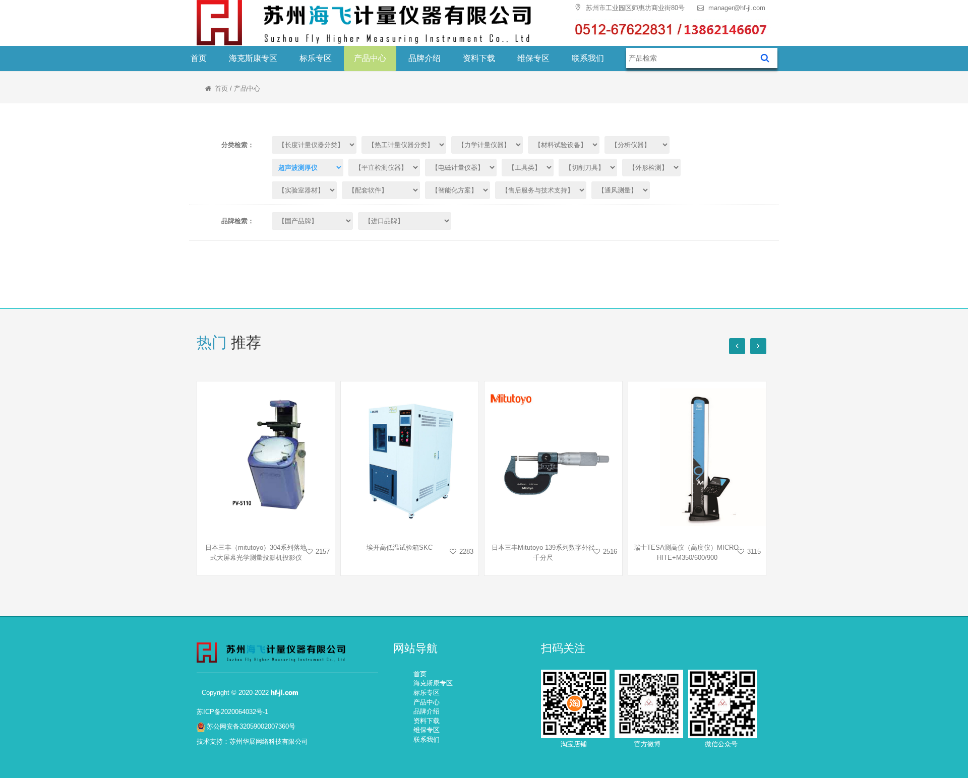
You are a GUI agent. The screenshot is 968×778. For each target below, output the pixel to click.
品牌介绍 (424, 58)
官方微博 (647, 744)
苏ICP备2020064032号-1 (232, 712)
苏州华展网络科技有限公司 (268, 741)
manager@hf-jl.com (735, 8)
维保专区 (533, 58)
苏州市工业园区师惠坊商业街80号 (634, 8)
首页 (199, 58)
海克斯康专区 (253, 58)
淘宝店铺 (574, 744)
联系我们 (588, 58)
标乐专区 (315, 58)
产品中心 (370, 58)
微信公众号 (721, 744)
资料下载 (479, 58)
